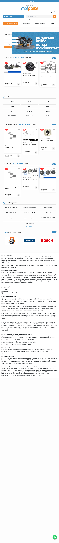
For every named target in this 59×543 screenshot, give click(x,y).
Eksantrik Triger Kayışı (40, 23)
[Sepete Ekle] (18, 84)
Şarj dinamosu (5, 265)
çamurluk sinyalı (14, 265)
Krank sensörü (26, 23)
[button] (13, 16)
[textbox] (7, 38)
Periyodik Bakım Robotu (11, 23)
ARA (11, 46)
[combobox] (11, 38)
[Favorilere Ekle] (19, 63)
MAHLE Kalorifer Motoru (47, 77)
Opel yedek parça (17, 373)
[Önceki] (53, 58)
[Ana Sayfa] (29, 8)
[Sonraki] (55, 58)
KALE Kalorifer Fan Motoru (12, 76)
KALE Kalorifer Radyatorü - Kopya (12, 187)
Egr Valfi (52, 23)
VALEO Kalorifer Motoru (29, 75)
